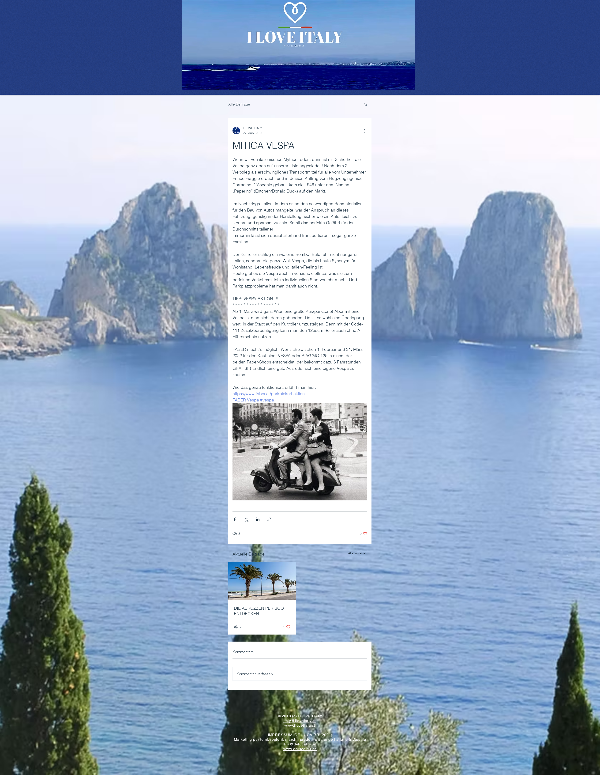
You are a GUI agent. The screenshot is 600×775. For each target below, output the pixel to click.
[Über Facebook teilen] (234, 519)
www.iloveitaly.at (299, 725)
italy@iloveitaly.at (299, 720)
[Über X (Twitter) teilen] (246, 519)
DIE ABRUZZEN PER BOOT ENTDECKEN (260, 610)
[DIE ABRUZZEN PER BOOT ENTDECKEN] (262, 581)
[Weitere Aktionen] (364, 130)
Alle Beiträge (239, 104)
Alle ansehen (357, 553)
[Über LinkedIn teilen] (257, 519)
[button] (365, 104)
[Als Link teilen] (269, 519)
